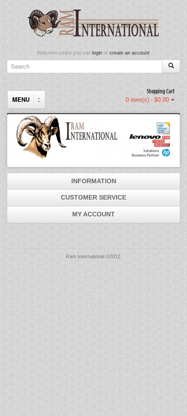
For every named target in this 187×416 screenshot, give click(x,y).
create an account (129, 52)
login (97, 52)
